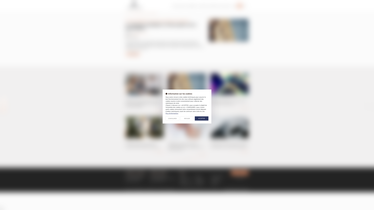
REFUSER (187, 118)
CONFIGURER (172, 118)
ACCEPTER (201, 118)
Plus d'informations (172, 113)
